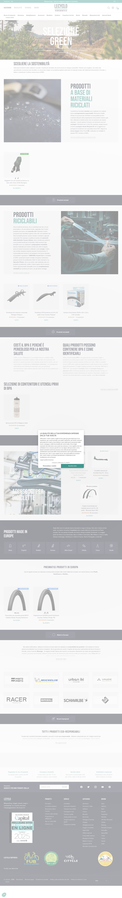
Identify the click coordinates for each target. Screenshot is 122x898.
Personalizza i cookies (49, 466)
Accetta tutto (72, 466)
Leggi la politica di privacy (46, 460)
